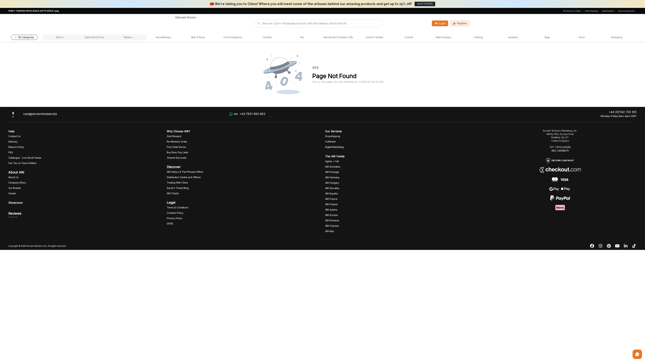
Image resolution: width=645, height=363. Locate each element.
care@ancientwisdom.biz (40, 114)
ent (330, 141)
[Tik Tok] (634, 246)
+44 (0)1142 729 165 (623, 112)
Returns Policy (16, 147)
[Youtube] (617, 246)
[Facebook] (592, 246)
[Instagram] (600, 246)
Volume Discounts (626, 11)
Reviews (15, 213)
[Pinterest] (608, 246)
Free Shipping (591, 11)
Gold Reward (608, 11)
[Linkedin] (625, 246)
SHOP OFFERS (425, 4)
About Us (13, 177)
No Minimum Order (572, 11)
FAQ (10, 152)
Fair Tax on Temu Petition (22, 163)
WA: (249, 114)
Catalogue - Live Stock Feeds (24, 157)
